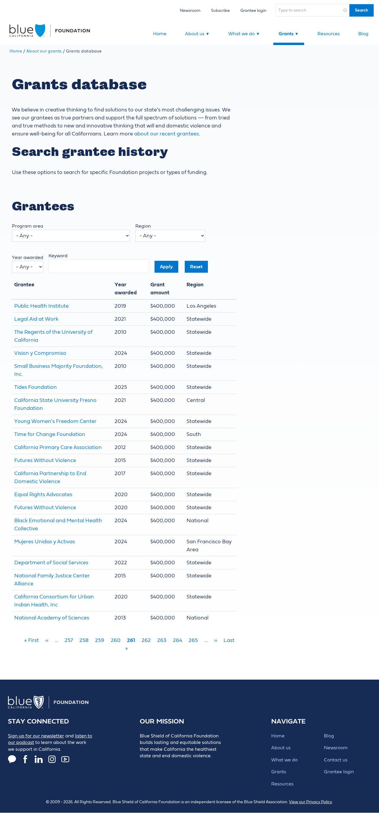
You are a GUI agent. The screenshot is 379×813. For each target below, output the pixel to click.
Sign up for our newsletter (36, 736)
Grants (289, 33)
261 (131, 640)
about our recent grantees (166, 134)
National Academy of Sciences (51, 618)
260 (116, 640)
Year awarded (27, 257)
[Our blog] (12, 759)
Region (143, 226)
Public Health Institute (41, 306)
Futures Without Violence (45, 460)
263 (161, 640)
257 (69, 640)
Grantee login (253, 10)
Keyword (58, 255)
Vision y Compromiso (40, 353)
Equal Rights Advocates (43, 494)
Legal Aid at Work (36, 319)
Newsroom (190, 10)
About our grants (44, 51)
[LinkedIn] (39, 759)
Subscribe (220, 10)
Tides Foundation (35, 387)
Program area (27, 226)
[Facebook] (25, 759)
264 (177, 640)
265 (193, 640)
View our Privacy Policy (310, 802)
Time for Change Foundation (49, 434)
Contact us (335, 760)
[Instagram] (52, 759)
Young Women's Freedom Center (55, 421)
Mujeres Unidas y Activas (44, 541)
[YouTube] (65, 759)
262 (146, 640)
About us (197, 33)
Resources (328, 33)
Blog (363, 33)
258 (84, 640)
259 (99, 640)
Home (159, 33)
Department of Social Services (51, 563)
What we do (244, 33)
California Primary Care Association (58, 447)
